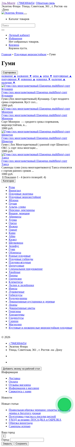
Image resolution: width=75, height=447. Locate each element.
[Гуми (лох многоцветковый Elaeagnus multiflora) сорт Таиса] (37, 157)
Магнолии (15, 324)
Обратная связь (45, 3)
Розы (12, 187)
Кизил (13, 239)
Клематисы (16, 281)
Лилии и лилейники (21, 285)
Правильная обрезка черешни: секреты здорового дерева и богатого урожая (39, 411)
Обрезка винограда (21, 422)
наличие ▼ (8, 82)
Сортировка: (9, 72)
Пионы (13, 275)
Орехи (13, 223)
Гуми (12, 249)
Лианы (13, 304)
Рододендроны (18, 298)
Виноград (15, 190)
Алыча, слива (17, 206)
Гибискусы (15, 295)
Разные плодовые (20, 255)
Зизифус (14, 246)
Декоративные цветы (22, 308)
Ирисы (13, 288)
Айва (12, 236)
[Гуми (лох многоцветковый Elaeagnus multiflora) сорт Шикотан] (37, 134)
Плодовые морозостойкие (25, 197)
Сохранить (21, 443)
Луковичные (16, 291)
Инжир (13, 226)
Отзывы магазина (20, 384)
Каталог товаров (19, 19)
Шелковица (16, 242)
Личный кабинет (19, 35)
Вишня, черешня (19, 213)
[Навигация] (25, 13)
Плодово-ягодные (20, 262)
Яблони (13, 200)
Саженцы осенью (19, 426)
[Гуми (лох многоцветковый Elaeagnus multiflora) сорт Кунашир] (37, 89)
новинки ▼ (43, 79)
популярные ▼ (10, 79)
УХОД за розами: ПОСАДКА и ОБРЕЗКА (35, 419)
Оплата (13, 381)
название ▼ (24, 75)
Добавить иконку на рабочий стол (21, 368)
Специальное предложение (26, 268)
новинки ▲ (28, 79)
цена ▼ (47, 75)
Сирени (13, 321)
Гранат (13, 229)
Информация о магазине (24, 388)
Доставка (14, 378)
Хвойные (14, 272)
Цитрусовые (16, 265)
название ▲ (8, 75)
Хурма (13, 219)
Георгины (15, 311)
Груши (13, 203)
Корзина (14, 44)
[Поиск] (2, 29)
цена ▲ (37, 75)
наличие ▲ (59, 79)
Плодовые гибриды (21, 259)
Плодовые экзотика (21, 193)
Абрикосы (15, 216)
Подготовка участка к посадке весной (32, 416)
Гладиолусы (16, 317)
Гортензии (15, 278)
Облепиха (15, 252)
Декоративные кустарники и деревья (32, 301)
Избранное (15, 38)
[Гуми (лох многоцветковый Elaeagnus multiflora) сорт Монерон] (37, 111)
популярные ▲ (62, 75)
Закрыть (7, 443)
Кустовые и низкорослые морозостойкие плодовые (40, 327)
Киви (12, 232)
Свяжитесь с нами (20, 391)
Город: (5, 439)
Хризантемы (16, 314)
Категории (8, 180)
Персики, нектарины (22, 210)
